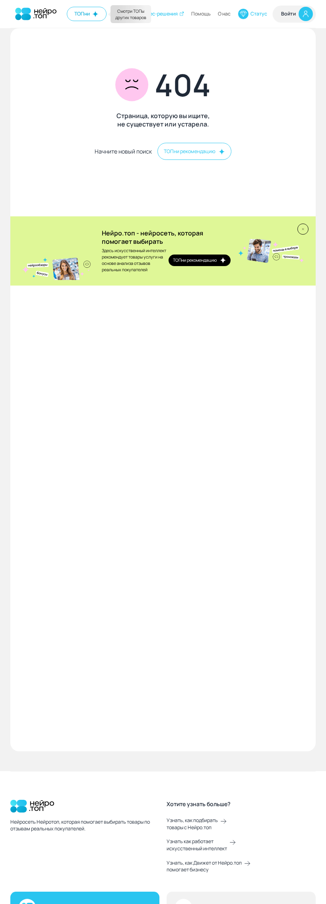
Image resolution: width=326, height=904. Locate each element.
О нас (224, 13)
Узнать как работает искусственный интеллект (197, 845)
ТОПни (82, 13)
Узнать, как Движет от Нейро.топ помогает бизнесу (204, 866)
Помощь (201, 13)
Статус (258, 13)
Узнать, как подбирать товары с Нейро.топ (192, 824)
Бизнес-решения (158, 13)
